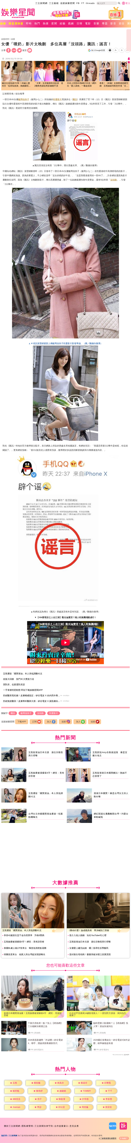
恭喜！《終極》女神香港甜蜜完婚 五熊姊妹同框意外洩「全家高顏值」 (114, 84)
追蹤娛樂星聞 (67, 3)
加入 (49, 721)
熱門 (37, 23)
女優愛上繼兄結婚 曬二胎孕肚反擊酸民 (88, 948)
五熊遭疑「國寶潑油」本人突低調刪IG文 (22, 673)
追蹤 (64, 721)
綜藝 (63, 23)
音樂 (96, 23)
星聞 (54, 23)
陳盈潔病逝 (16, 23)
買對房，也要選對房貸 (14, 684)
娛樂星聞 (5, 39)
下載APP (21, 721)
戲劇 (71, 23)
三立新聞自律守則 (44, 1126)
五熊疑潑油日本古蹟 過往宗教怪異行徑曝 (90, 942)
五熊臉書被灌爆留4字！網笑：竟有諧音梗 (24, 942)
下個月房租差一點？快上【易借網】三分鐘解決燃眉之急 (45, 1025)
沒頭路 (113, 180)
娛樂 (13, 39)
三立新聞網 (41, 3)
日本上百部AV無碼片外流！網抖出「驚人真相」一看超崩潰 (81, 84)
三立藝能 (54, 3)
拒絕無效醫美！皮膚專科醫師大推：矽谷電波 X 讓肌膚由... (31, 701)
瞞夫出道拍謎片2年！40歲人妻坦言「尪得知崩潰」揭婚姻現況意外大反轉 (16, 84)
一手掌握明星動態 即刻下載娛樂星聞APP (23, 690)
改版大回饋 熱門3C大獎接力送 (18, 679)
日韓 (80, 23)
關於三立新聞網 (12, 1126)
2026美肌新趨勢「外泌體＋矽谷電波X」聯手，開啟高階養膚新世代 (45, 1042)
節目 (122, 23)
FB (78, 3)
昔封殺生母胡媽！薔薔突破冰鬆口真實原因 (90, 954)
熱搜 (46, 23)
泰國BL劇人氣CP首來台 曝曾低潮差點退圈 (25, 948)
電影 (88, 23)
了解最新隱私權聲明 (108, 1138)
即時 (29, 23)
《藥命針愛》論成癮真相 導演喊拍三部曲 (88, 930)
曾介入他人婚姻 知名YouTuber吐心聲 (87, 935)
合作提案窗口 (61, 1126)
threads (90, 3)
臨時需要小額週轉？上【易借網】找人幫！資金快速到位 (110, 1025)
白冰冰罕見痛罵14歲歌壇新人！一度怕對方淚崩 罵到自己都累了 (97, 1014)
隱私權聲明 (27, 1126)
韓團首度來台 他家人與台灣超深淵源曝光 (24, 954)
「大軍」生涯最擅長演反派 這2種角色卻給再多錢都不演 (48, 84)
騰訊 (75, 99)
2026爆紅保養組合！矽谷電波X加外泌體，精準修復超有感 (111, 1042)
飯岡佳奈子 (23, 99)
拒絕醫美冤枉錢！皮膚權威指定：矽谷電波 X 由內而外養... (31, 695)
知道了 (125, 1138)
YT (82, 3)
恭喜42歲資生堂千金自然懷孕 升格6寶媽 (24, 935)
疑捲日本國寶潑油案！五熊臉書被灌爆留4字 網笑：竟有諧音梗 (33, 1014)
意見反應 (74, 1126)
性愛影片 (57, 99)
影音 (113, 23)
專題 (105, 23)
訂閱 (34, 721)
